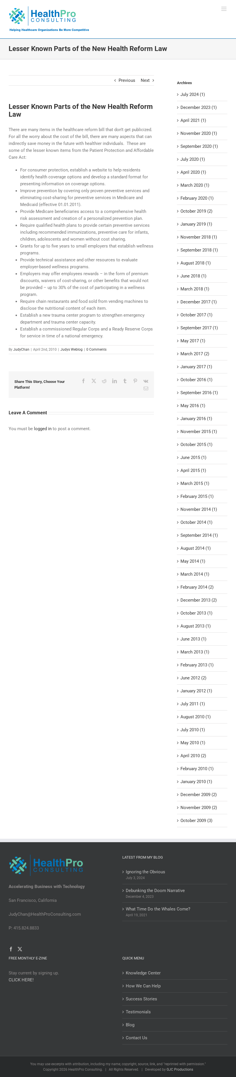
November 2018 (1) (198, 237)
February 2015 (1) (197, 496)
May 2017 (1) (192, 340)
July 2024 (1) (192, 94)
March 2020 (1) (194, 185)
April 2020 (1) (193, 172)
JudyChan (21, 349)
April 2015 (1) (193, 470)
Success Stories (141, 999)
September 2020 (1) (199, 146)
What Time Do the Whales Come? (158, 909)
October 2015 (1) (196, 444)
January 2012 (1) (196, 691)
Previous (127, 80)
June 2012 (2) (193, 678)
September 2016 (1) (199, 392)
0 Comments (96, 349)
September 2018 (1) (199, 250)
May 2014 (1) (192, 561)
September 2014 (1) (199, 535)
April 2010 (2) (193, 755)
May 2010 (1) (192, 742)
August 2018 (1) (195, 263)
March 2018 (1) (194, 289)
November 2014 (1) (198, 509)
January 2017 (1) (196, 366)
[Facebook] (11, 949)
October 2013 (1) (196, 613)
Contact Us (136, 1037)
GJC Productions (180, 1069)
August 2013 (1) (195, 626)
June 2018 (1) (193, 276)
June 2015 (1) (193, 457)
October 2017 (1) (196, 315)
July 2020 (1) (192, 159)
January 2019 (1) (196, 224)
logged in (43, 428)
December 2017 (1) (198, 302)
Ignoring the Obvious (145, 871)
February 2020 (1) (197, 198)
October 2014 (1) (196, 522)
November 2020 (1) (198, 133)
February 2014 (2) (197, 587)
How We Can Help (143, 986)
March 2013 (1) (194, 652)
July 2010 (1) (192, 729)
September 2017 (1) (199, 327)
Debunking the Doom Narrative (155, 890)
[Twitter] (20, 949)
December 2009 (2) (198, 794)
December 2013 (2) (198, 600)
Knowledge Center (143, 973)
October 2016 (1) (196, 379)
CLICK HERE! (21, 979)
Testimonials (138, 1011)
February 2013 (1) (197, 665)
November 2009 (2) (198, 807)
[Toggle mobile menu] (224, 9)
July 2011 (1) (192, 703)
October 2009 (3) (196, 820)
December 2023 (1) (198, 107)
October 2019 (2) (196, 211)
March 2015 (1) (194, 483)
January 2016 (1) (196, 418)
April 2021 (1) (193, 120)
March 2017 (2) (194, 353)
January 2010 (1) (196, 781)
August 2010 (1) (195, 716)
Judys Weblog (71, 349)
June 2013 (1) (193, 639)
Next (145, 80)
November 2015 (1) (198, 431)
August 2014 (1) (195, 548)
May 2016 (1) (192, 405)
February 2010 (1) (197, 768)
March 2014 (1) (194, 574)
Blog (130, 1024)
